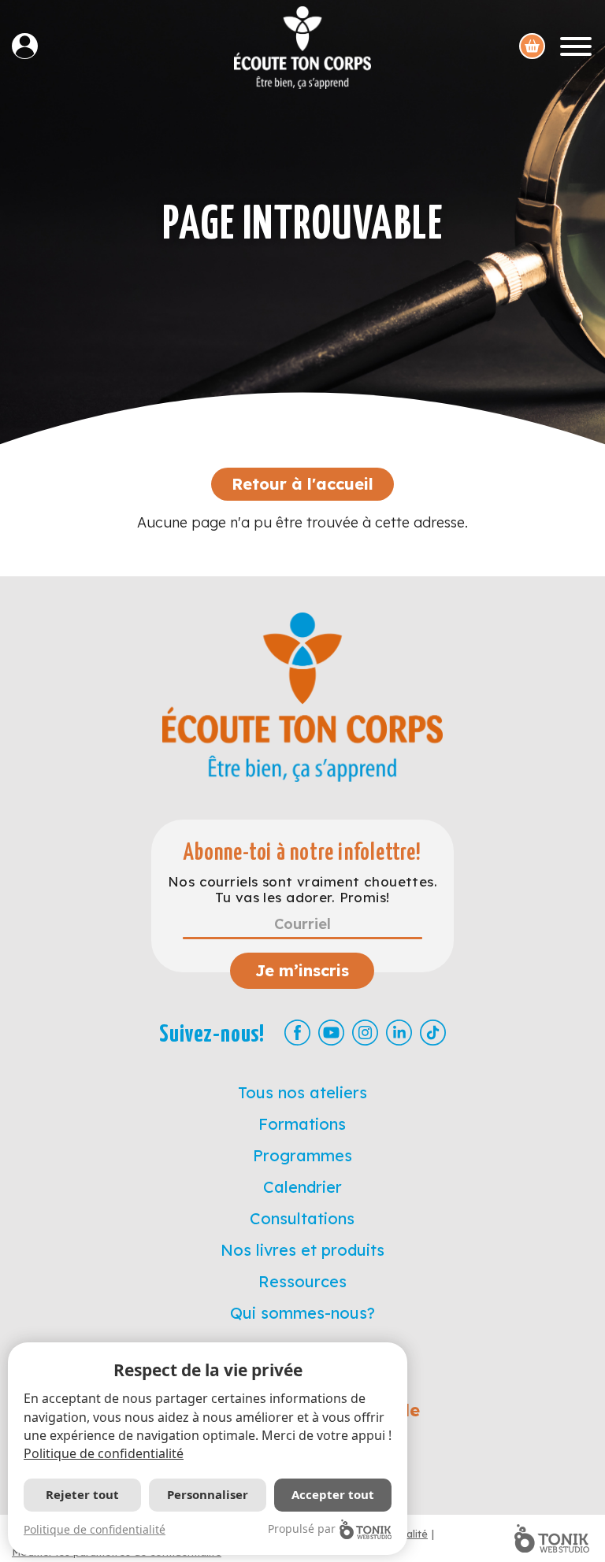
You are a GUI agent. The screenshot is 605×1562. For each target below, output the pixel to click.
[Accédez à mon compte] (31, 46)
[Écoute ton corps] (302, 47)
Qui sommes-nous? (302, 1313)
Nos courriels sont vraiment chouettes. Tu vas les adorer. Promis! (302, 889)
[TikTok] (433, 1033)
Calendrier (302, 1187)
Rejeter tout (82, 1494)
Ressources (302, 1281)
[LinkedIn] (399, 1033)
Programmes (302, 1155)
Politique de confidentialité (104, 1453)
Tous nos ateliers (302, 1092)
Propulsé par (302, 1528)
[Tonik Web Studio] (551, 1538)
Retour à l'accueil (302, 484)
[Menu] (575, 46)
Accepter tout (332, 1494)
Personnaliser (207, 1494)
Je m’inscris (302, 970)
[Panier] (532, 46)
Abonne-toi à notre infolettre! (302, 853)
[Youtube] (331, 1033)
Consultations (302, 1218)
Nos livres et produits (302, 1250)
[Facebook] (297, 1033)
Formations (302, 1124)
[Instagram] (365, 1033)
